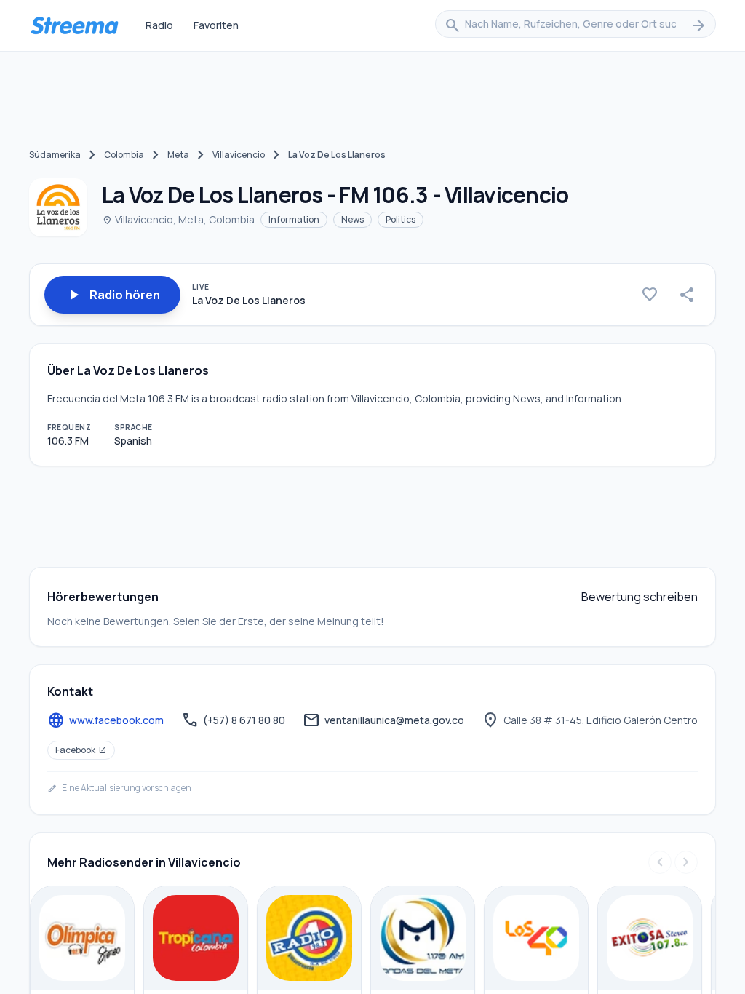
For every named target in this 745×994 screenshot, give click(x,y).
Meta (178, 154)
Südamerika (55, 154)
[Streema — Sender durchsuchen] (74, 25)
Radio (159, 25)
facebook (81, 750)
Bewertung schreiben (639, 597)
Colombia (124, 154)
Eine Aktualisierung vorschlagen (119, 788)
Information (293, 219)
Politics (400, 219)
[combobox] (575, 25)
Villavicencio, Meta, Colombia (178, 219)
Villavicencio (238, 154)
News (352, 219)
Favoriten (216, 25)
